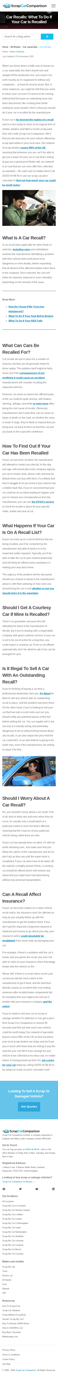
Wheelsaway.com (10, 1336)
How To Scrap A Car (11, 1306)
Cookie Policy (8, 1359)
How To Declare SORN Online (15, 1323)
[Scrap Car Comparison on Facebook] (3, 1189)
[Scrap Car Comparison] (25, 5)
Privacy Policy (8, 1350)
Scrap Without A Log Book (14, 1315)
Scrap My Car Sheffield (12, 1236)
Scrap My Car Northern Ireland (16, 1210)
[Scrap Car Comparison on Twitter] (20, 1189)
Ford (4, 1284)
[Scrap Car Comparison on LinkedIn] (53, 1189)
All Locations (8, 1201)
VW (4, 1293)
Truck (4, 1271)
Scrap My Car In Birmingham (15, 1223)
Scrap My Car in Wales (12, 1214)
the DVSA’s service (43, 502)
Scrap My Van (8, 1267)
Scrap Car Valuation (11, 1310)
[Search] (47, 37)
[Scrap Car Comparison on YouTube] (36, 1189)
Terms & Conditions (11, 1354)
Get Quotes (29, 1106)
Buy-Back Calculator (11, 1332)
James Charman (16, 51)
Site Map (6, 1364)
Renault (5, 1288)
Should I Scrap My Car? (13, 1319)
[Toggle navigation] (53, 5)
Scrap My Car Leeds (11, 1227)
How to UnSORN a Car (12, 1328)
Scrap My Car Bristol (11, 1249)
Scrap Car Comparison (26, 1370)
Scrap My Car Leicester (13, 1240)
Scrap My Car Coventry (12, 1254)
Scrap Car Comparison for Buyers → (18, 1181)
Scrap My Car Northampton (14, 1232)
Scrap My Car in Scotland (13, 1206)
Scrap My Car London (12, 1219)
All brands (6, 1280)
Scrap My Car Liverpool (12, 1245)
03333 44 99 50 (32, 1149)
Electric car (7, 1275)
